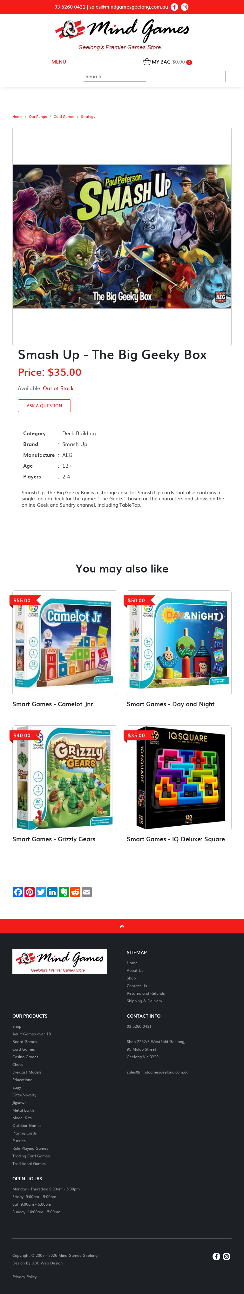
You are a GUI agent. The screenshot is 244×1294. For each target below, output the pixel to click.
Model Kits (22, 1117)
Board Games (24, 1041)
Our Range (38, 116)
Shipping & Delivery (144, 1001)
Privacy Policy (24, 1276)
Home (17, 116)
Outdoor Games (27, 1125)
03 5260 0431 (69, 6)
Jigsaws (19, 1102)
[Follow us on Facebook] (174, 7)
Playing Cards (24, 1133)
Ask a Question (44, 406)
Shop (131, 978)
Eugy (16, 1087)
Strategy (88, 116)
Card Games (64, 116)
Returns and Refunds (146, 993)
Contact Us (137, 985)
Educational (22, 1079)
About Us (135, 970)
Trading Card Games (31, 1156)
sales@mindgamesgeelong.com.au (128, 6)
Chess (17, 1064)
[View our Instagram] (184, 7)
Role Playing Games (30, 1148)
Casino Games (25, 1056)
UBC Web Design (47, 1263)
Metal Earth (23, 1110)
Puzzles (19, 1140)
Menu (58, 61)
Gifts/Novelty (24, 1095)
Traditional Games (29, 1163)
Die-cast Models (27, 1072)
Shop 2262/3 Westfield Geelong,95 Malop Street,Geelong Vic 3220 (156, 1049)
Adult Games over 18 (31, 1034)
